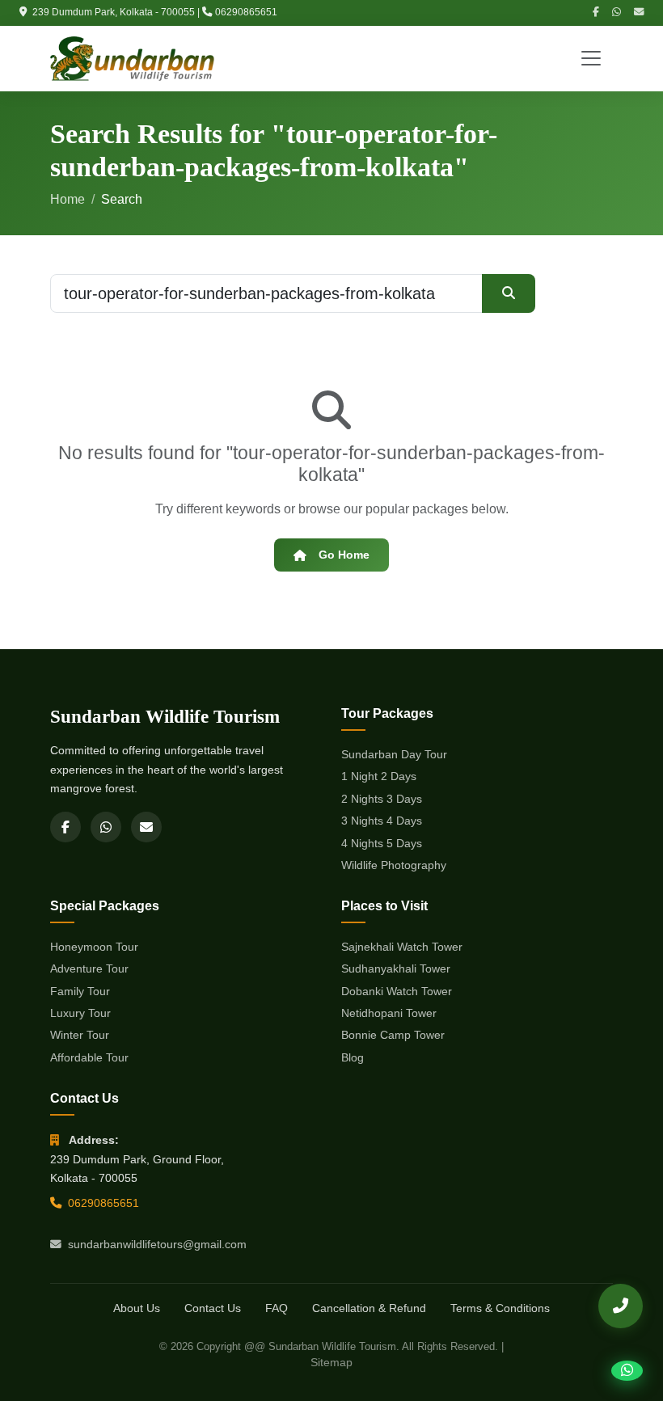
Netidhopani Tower (389, 1012)
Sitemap (331, 1362)
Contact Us (212, 1308)
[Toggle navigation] (591, 58)
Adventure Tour (89, 968)
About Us (136, 1308)
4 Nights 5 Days (381, 843)
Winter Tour (79, 1034)
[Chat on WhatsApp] (627, 1371)
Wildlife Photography (393, 865)
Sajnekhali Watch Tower (401, 946)
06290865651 (246, 12)
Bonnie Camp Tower (393, 1034)
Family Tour (80, 991)
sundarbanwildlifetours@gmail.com (157, 1245)
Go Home (344, 554)
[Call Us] (620, 1306)
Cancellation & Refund (369, 1308)
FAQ (276, 1308)
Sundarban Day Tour (394, 754)
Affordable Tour (89, 1057)
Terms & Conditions (500, 1308)
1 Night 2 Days (378, 776)
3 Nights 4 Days (381, 820)
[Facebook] (596, 12)
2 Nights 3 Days (381, 798)
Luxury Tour (80, 1012)
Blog (352, 1057)
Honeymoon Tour (94, 946)
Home (67, 199)
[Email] (639, 12)
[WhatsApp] (616, 12)
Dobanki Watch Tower (396, 991)
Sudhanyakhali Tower (395, 968)
